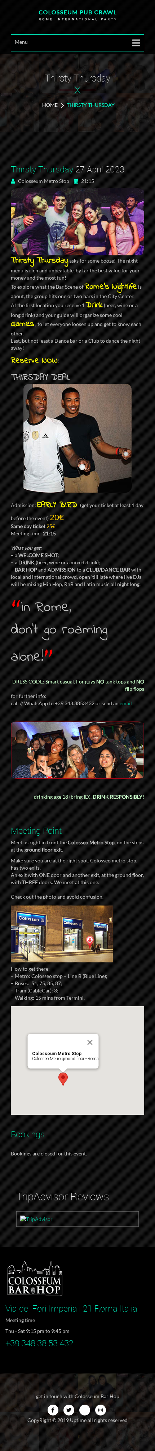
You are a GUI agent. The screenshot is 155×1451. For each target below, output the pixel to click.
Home (50, 105)
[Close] (90, 1042)
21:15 (87, 181)
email (126, 703)
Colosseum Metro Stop (43, 181)
